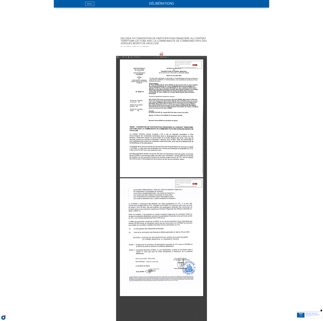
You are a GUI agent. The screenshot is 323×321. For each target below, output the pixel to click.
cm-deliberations (144, 46)
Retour (89, 4)
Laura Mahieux (127, 46)
